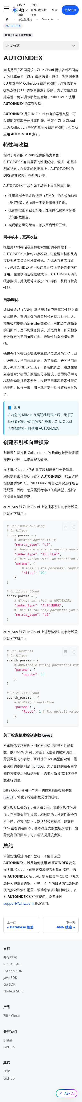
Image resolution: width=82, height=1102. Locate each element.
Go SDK (9, 984)
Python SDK (12, 971)
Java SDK (10, 977)
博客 (6, 1071)
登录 (55, 10)
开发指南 (10, 957)
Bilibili (8, 1040)
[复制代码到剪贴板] (73, 526)
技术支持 (41, 10)
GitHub (9, 1047)
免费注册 (70, 10)
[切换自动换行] (65, 526)
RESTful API (12, 964)
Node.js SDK (13, 991)
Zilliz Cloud (11, 1015)
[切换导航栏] (6, 10)
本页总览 (13, 45)
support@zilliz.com (18, 903)
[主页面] (7, 19)
